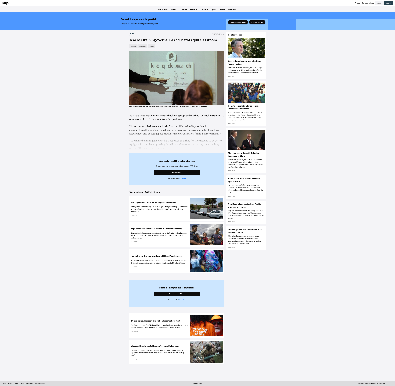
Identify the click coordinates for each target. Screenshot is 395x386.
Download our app (257, 22)
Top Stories (162, 9)
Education (142, 46)
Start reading (176, 172)
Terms (4, 383)
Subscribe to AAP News (238, 22)
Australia (133, 46)
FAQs (16, 383)
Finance (204, 9)
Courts (184, 9)
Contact (365, 3)
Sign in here (182, 178)
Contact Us (29, 383)
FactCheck (233, 9)
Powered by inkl (197, 383)
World (222, 9)
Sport (213, 9)
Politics (174, 9)
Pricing (357, 3)
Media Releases (40, 383)
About (371, 3)
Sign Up (388, 3)
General (193, 9)
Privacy (10, 383)
